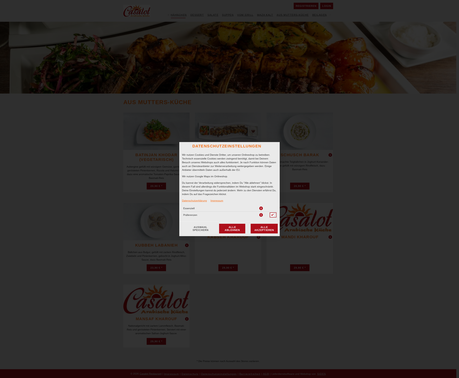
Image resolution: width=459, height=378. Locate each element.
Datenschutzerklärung (194, 200)
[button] (261, 208)
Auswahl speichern (201, 228)
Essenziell (189, 208)
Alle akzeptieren (264, 228)
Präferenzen (190, 215)
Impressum (216, 200)
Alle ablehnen (232, 228)
